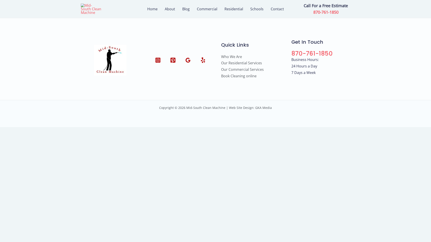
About (170, 8)
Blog (186, 8)
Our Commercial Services (242, 69)
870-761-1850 (326, 12)
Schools (257, 8)
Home (152, 8)
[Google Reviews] (188, 60)
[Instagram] (157, 60)
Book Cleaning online (239, 75)
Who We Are (231, 56)
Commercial (207, 8)
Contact (277, 8)
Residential (233, 8)
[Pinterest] (172, 60)
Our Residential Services (241, 62)
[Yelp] (203, 60)
